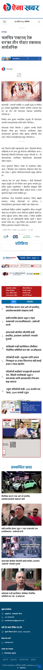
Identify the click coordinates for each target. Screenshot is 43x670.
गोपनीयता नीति (23, 660)
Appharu (23, 667)
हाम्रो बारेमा (13, 660)
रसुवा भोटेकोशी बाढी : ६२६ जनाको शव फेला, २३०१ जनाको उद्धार (23, 391)
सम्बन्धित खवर (21, 467)
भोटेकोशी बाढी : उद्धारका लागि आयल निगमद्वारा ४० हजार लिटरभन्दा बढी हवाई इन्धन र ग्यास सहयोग (23, 361)
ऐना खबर (9, 69)
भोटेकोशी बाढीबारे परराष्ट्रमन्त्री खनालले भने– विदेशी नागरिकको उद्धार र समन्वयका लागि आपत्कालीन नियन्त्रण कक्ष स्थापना (23, 377)
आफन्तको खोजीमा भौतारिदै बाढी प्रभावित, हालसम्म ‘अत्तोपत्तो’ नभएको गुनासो (22, 336)
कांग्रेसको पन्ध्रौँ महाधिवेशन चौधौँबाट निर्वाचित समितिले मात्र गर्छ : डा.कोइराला (23, 348)
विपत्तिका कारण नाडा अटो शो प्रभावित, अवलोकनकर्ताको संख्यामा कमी (23, 309)
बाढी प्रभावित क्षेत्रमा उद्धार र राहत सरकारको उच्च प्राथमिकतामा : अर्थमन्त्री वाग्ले (23, 322)
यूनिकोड (33, 660)
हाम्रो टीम (5, 660)
